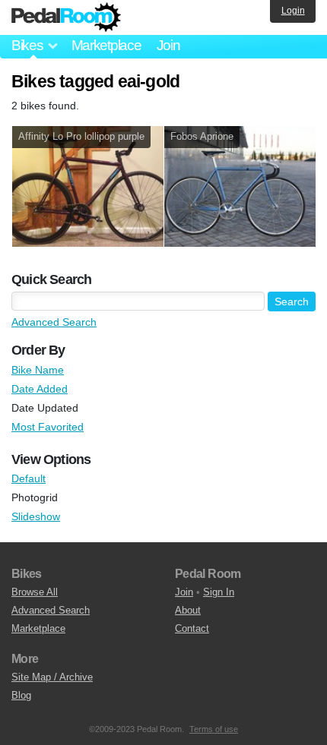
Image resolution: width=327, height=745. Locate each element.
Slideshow (35, 516)
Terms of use (213, 729)
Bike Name (37, 370)
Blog (21, 695)
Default (28, 478)
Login (293, 10)
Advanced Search (54, 322)
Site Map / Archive (52, 677)
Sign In (218, 592)
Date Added (39, 389)
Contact (192, 628)
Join (168, 45)
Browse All (34, 592)
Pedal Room (66, 17)
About (188, 610)
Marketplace (106, 45)
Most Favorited (47, 427)
